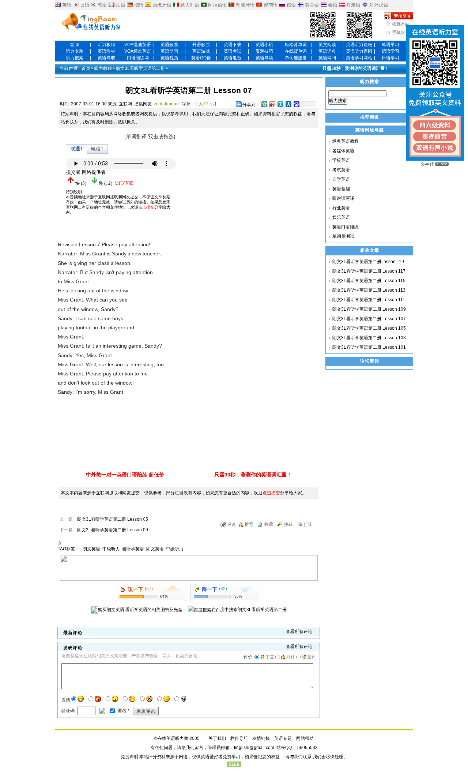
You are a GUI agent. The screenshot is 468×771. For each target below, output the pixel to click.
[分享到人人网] (288, 104)
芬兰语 (312, 5)
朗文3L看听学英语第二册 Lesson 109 (369, 309)
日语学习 (390, 57)
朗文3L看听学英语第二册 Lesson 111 (368, 299)
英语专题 (283, 738)
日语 (85, 5)
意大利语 (189, 5)
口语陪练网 (138, 57)
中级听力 (111, 548)
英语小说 (264, 44)
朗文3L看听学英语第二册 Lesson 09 (112, 529)
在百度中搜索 (249, 609)
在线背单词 (296, 51)
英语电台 (232, 57)
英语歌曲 (169, 44)
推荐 (249, 524)
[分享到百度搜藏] (296, 104)
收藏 (268, 524)
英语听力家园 (359, 51)
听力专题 (74, 51)
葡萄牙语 (245, 5)
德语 (139, 5)
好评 (290, 656)
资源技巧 (264, 51)
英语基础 (341, 188)
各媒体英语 (343, 150)
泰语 (332, 5)
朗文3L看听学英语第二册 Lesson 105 (369, 328)
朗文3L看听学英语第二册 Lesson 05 (112, 519)
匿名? (123, 710)
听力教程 (106, 44)
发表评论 (145, 711)
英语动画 (169, 51)
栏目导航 (239, 738)
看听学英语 (133, 548)
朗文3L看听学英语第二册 (140, 68)
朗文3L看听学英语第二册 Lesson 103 (369, 337)
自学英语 (341, 179)
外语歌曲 (201, 44)
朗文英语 (91, 548)
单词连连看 (296, 57)
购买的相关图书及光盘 (140, 609)
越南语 (271, 5)
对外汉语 (378, 5)
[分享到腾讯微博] (280, 104)
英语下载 (232, 44)
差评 (311, 656)
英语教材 (106, 51)
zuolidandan (166, 103)
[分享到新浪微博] (272, 104)
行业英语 (341, 207)
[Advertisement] (241, 178)
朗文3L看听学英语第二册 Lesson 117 (368, 271)
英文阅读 (327, 44)
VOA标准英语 (137, 51)
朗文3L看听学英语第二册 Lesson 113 (368, 290)
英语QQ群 (201, 57)
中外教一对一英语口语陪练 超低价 (125, 475)
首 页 (75, 44)
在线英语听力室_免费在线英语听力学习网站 (91, 22)
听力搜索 (74, 57)
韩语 (102, 5)
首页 (86, 68)
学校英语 (341, 160)
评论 (231, 524)
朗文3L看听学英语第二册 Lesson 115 (368, 280)
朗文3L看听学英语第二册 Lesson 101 (369, 347)
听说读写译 (343, 198)
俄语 (291, 5)
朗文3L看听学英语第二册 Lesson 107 (369, 318)
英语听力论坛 (359, 44)
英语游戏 (201, 51)
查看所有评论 (299, 631)
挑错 (288, 524)
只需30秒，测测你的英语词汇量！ (355, 68)
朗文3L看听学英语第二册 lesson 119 (368, 261)
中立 (269, 656)
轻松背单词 (296, 44)
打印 (308, 524)
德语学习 (390, 51)
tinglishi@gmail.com (254, 747)
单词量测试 (343, 236)
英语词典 (327, 51)
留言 (199, 747)
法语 (120, 5)
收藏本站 (401, 24)
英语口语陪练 (345, 226)
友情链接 (261, 738)
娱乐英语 (341, 217)
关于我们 (217, 738)
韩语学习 (390, 44)
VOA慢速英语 (137, 44)
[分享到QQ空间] (264, 104)
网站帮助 (305, 738)
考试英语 (341, 169)
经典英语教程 (345, 141)
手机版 (398, 32)
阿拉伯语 (217, 5)
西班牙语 (161, 5)
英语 (67, 5)
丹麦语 (353, 5)
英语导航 (106, 57)
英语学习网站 (359, 57)
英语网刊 (327, 57)
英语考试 (232, 51)
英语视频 (169, 57)
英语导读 (264, 57)
